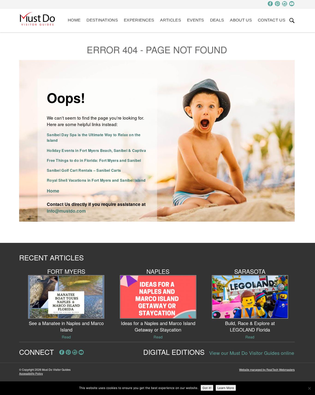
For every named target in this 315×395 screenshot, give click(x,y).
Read (66, 337)
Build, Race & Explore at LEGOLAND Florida (250, 326)
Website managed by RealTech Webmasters (267, 369)
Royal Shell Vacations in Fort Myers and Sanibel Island (96, 180)
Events (195, 20)
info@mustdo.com (66, 211)
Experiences (139, 20)
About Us (241, 20)
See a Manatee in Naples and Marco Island (66, 326)
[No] (309, 388)
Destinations (102, 20)
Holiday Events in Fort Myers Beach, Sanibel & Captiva (96, 150)
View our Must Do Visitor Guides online (251, 352)
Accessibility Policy (31, 373)
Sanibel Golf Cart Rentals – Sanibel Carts (84, 170)
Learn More (225, 388)
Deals (217, 20)
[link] (292, 20)
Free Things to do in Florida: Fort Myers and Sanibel (94, 160)
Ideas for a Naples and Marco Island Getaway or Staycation (158, 326)
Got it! (206, 388)
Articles (170, 20)
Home (74, 20)
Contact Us (271, 20)
